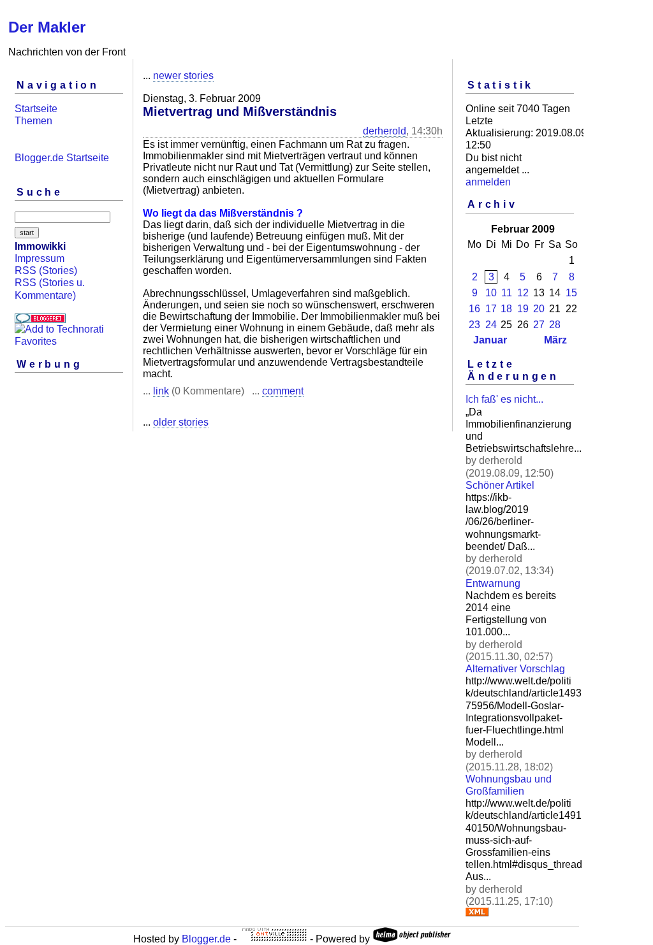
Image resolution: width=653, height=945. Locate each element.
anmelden (488, 182)
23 (474, 324)
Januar (490, 340)
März (555, 340)
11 (506, 292)
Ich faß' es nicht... (504, 399)
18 (506, 308)
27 (539, 324)
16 (474, 308)
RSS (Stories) (46, 270)
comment (283, 391)
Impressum (39, 258)
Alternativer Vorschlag (515, 668)
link (161, 391)
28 (555, 324)
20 (539, 308)
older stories (181, 422)
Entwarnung (493, 583)
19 (523, 308)
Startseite (36, 108)
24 (491, 324)
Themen (33, 120)
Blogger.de (206, 939)
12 (523, 292)
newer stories (183, 75)
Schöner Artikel (500, 485)
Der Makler (46, 27)
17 (491, 308)
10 (491, 292)
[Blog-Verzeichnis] (40, 319)
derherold (384, 131)
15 (571, 292)
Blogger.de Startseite (62, 157)
